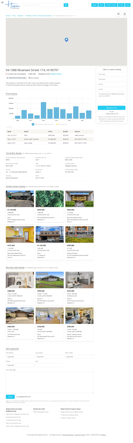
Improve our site (80, 435)
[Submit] (66, 5)
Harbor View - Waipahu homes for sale (17, 426)
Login (121, 5)
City (36, 361)
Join (128, 5)
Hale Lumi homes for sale (13, 423)
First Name (9, 353)
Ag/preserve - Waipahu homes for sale (17, 414)
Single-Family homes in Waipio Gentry (72, 412)
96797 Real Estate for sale (40, 412)
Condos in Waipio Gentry (68, 418)
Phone (8, 361)
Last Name (39, 353)
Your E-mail (69, 353)
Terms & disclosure (68, 435)
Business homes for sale (13, 417)
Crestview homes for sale (13, 420)
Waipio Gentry (56, 74)
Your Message (10, 370)
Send (10, 397)
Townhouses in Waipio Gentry (69, 415)
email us (103, 435)
